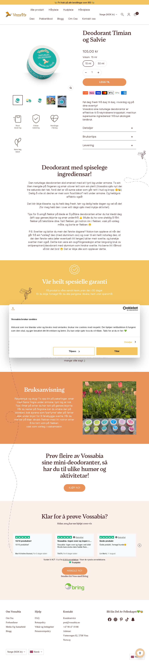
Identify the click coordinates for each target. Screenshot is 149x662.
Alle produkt (37, 10)
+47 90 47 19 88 (70, 627)
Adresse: (67, 631)
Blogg (60, 19)
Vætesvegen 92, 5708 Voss (75, 635)
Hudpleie (68, 10)
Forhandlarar (12, 622)
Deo (32, 19)
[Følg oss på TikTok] (127, 619)
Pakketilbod (46, 19)
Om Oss (73, 19)
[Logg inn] (129, 14)
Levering (88, 145)
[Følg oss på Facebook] (109, 619)
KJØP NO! (74, 488)
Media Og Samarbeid (15, 627)
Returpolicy (40, 622)
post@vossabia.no (71, 622)
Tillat (116, 351)
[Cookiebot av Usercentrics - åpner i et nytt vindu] (125, 308)
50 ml (101, 64)
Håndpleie (84, 10)
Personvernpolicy (43, 631)
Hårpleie (53, 10)
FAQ (37, 618)
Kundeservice (69, 618)
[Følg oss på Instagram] (115, 619)
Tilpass (72, 351)
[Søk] (122, 14)
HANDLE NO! (74, 571)
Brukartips (89, 137)
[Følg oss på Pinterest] (121, 619)
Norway (67, 640)
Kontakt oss (89, 19)
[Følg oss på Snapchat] (133, 619)
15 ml (88, 64)
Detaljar (128, 342)
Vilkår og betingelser (44, 627)
